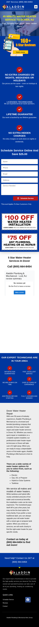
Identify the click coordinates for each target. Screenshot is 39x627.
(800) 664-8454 (19, 562)
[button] (35, 6)
